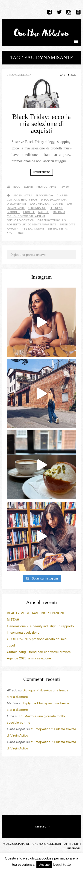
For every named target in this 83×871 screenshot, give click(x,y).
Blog (17, 186)
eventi (28, 186)
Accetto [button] (44, 864)
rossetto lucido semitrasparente (31, 224)
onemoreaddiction (20, 220)
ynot (21, 232)
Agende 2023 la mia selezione (29, 658)
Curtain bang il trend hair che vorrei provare (39, 652)
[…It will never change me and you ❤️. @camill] (41, 322)
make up (43, 212)
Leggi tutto (62, 864)
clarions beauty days (22, 199)
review (64, 186)
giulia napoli (37, 208)
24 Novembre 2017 (19, 74)
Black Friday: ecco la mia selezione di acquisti (41, 123)
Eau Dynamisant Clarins (46, 203)
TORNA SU (40, 826)
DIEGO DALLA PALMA (53, 199)
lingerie (29, 212)
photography (46, 186)
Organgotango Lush (53, 220)
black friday (44, 195)
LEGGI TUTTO (41, 172)
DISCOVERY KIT (16, 203)
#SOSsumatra (22, 195)
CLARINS (62, 195)
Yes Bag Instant (33, 228)
